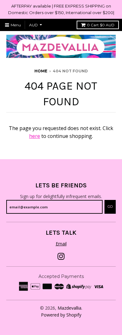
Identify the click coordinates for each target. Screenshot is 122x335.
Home (40, 71)
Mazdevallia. (70, 308)
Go (110, 206)
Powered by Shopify (61, 315)
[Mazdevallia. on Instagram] (61, 256)
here (34, 136)
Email (61, 244)
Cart (100, 25)
